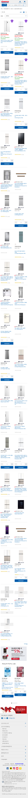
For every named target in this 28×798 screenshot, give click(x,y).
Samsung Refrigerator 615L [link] (6, 247)
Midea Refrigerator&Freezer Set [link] (20, 403)
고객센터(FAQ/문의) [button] (6, 746)
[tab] (14, 723)
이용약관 (12, 763)
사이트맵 (7, 763)
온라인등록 (4, 735)
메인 (2, 8)
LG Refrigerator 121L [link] (19, 214)
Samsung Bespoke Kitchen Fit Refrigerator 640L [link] (7, 568)
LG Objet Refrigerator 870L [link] (6, 115)
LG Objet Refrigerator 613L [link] (6, 636)
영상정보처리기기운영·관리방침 (10, 765)
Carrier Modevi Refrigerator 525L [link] (6, 42)
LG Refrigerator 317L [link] (5, 77)
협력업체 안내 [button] (5, 753)
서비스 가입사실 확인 (6, 791)
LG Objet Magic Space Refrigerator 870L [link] (19, 606)
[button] (24, 5)
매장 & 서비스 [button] (4, 749)
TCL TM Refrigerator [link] (5, 211)
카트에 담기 (7, 52)
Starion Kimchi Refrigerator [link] (20, 304)
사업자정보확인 (19, 779)
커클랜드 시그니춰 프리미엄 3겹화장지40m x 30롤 (7, 684)
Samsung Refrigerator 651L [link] (20, 150)
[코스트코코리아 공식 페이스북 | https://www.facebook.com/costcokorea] (8, 768)
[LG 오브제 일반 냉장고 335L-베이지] (15, 244)
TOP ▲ (25, 644)
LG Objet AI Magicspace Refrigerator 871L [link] (5, 279)
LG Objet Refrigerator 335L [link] (20, 253)
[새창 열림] (3, 782)
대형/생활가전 (7, 8)
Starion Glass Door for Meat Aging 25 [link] (6, 542)
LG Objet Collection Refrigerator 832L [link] (5, 517)
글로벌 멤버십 (5, 743)
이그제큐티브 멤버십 (7, 733)
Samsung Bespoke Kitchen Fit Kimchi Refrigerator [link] (21, 491)
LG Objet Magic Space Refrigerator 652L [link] (19, 83)
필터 (21, 12)
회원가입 (4, 728)
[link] (7, 31)
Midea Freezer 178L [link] (5, 401)
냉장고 (12, 8)
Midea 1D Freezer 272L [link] (5, 428)
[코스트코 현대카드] (14, 660)
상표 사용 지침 (22, 765)
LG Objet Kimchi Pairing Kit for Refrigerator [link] (21, 186)
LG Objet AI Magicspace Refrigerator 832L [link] (19, 44)
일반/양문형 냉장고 (18, 8)
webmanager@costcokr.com (17, 778)
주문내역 (4, 739)
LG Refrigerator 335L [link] (19, 117)
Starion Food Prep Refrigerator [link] (7, 304)
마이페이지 (4, 737)
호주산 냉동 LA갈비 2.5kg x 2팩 (19, 683)
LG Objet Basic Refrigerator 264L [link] (6, 154)
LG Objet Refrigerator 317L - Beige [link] (20, 571)
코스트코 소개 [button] (5, 723)
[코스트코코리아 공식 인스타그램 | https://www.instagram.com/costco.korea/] (14, 768)
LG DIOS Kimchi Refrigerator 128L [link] (20, 279)
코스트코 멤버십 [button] (5, 726)
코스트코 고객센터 (7, 715)
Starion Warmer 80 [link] (18, 513)
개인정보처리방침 (19, 763)
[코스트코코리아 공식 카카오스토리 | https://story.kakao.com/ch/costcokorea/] (20, 768)
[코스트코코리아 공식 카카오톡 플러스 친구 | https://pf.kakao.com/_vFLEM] (11, 768)
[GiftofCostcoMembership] (14, 712)
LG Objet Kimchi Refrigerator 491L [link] (6, 491)
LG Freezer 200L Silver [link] (5, 368)
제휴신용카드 (5, 741)
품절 (7, 612)
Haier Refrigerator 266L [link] (5, 457)
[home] (5, 2)
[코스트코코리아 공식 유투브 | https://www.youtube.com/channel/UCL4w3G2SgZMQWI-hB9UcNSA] (17, 768)
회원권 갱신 (5, 730)
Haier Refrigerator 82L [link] (5, 332)
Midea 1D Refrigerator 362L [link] (20, 428)
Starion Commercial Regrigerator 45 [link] (5, 188)
